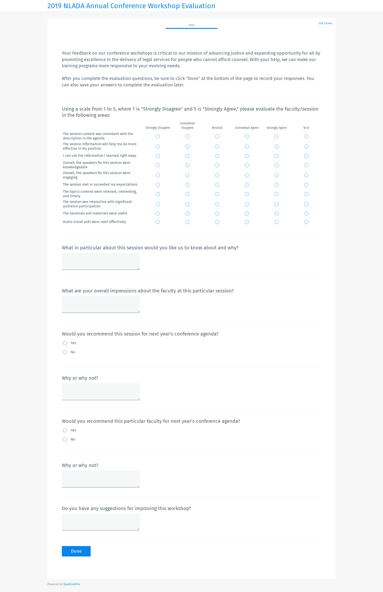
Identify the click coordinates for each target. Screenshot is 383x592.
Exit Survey (325, 23)
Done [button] (76, 551)
